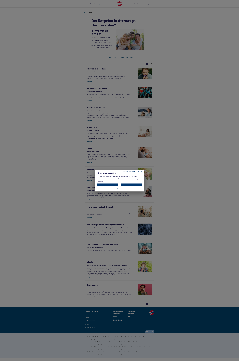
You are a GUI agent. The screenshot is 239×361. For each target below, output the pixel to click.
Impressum (140, 171)
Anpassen (119, 188)
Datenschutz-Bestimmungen (129, 171)
